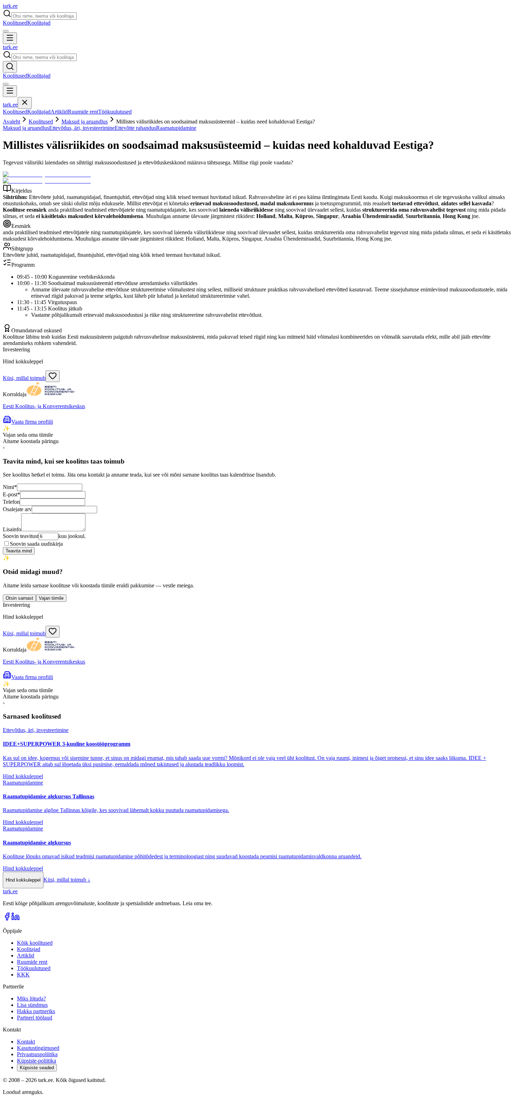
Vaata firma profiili (32, 422)
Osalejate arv (17, 509)
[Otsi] (10, 67)
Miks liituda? (31, 999)
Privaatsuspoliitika (37, 1054)
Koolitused (15, 23)
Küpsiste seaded (37, 1067)
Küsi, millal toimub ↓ (66, 880)
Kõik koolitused (35, 943)
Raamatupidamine (176, 128)
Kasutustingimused (38, 1048)
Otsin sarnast (19, 598)
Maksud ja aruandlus (84, 122)
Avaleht (11, 122)
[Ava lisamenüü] (5, 31)
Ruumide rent (83, 112)
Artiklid (59, 112)
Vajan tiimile (51, 598)
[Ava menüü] (10, 38)
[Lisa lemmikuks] (53, 376)
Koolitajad (38, 23)
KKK (23, 975)
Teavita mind (19, 550)
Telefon (11, 502)
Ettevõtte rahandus (135, 128)
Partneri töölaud (34, 1018)
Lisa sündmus (32, 1005)
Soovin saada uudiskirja (36, 544)
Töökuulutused (115, 112)
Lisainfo (12, 529)
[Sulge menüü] (25, 103)
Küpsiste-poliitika (36, 1061)
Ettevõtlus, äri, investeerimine (82, 128)
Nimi (10, 487)
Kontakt (26, 1042)
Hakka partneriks (36, 1011)
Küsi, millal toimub (24, 378)
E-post (11, 494)
